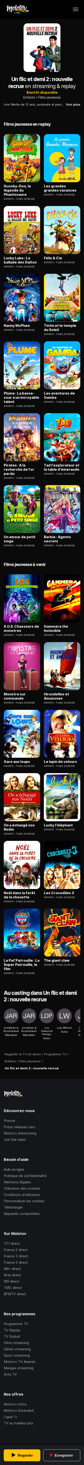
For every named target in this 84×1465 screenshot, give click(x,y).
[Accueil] (17, 9)
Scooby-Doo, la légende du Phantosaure (17, 190)
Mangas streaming (18, 1368)
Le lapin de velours (60, 762)
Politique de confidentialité (25, 1175)
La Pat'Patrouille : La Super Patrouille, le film (21, 964)
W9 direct (11, 1281)
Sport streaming (17, 1355)
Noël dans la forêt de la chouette (19, 895)
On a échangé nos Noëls (19, 827)
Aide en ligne (14, 1169)
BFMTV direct (15, 1294)
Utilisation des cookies (22, 1188)
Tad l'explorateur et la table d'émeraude (61, 467)
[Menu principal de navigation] (75, 9)
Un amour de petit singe (19, 539)
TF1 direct (12, 1243)
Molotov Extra (15, 1404)
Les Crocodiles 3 (59, 893)
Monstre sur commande (15, 696)
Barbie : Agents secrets (57, 539)
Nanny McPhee (17, 326)
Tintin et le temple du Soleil (60, 328)
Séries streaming (17, 1349)
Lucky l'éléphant (58, 825)
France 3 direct (16, 1256)
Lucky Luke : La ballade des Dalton (20, 260)
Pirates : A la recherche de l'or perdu (19, 469)
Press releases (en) (19, 1127)
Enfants (29, 97)
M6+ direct (12, 1268)
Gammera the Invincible (56, 628)
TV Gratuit (12, 1336)
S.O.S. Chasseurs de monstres (21, 628)
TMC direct (13, 1287)
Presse (9, 1120)
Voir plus (73, 104)
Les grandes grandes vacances (60, 188)
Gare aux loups (17, 762)
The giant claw (57, 960)
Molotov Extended (19, 1410)
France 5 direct (16, 1262)
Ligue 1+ (10, 1417)
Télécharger (13, 1207)
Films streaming (16, 1343)
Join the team (15, 1139)
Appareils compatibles (22, 1213)
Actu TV (10, 1374)
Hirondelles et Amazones (56, 696)
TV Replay (12, 1330)
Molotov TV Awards (19, 1361)
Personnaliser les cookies (24, 1201)
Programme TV (16, 1324)
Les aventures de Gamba (59, 395)
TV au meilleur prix (18, 1423)
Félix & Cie (53, 258)
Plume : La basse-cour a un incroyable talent (21, 397)
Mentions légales (17, 1182)
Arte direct (12, 1275)
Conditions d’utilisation (22, 1194)
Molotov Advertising (20, 1133)
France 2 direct (16, 1250)
